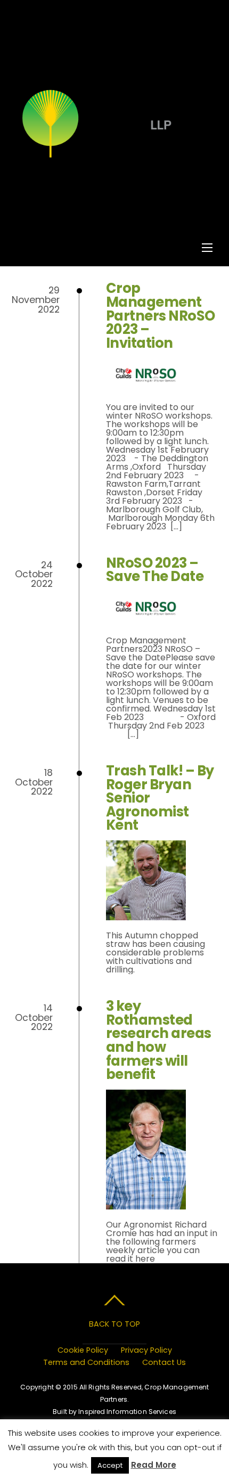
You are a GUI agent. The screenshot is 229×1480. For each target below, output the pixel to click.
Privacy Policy (146, 1350)
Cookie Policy (83, 1350)
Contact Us (164, 1362)
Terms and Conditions (86, 1362)
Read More (153, 1464)
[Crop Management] (113, 156)
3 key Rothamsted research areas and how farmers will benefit (158, 1040)
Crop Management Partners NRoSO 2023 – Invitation (160, 315)
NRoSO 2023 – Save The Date (154, 569)
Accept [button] (109, 1465)
